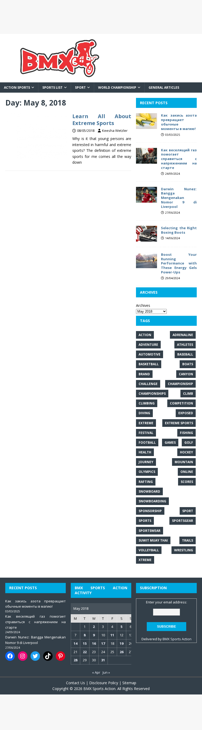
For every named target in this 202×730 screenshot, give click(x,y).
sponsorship (150, 511)
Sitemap (129, 682)
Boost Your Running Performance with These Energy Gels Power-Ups (178, 263)
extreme (146, 423)
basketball (149, 364)
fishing (186, 433)
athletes (185, 344)
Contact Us (75, 682)
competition (181, 403)
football (147, 442)
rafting (146, 481)
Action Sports (17, 87)
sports (145, 520)
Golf (188, 442)
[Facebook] (10, 656)
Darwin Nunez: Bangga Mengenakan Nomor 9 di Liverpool (178, 198)
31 (103, 660)
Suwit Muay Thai (153, 540)
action (145, 335)
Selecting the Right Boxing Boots (178, 230)
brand (144, 374)
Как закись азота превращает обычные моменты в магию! (178, 122)
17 (103, 643)
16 (94, 643)
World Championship (117, 87)
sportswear (149, 530)
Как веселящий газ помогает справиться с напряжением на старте (178, 159)
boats (187, 364)
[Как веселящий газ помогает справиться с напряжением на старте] (146, 160)
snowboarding (152, 501)
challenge (148, 384)
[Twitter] (35, 656)
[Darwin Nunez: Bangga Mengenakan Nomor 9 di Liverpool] (146, 199)
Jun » (106, 672)
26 (121, 651)
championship (180, 384)
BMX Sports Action (177, 639)
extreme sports (179, 423)
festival (146, 433)
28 (75, 660)
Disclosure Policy (103, 682)
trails (187, 540)
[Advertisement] (101, 17)
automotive (149, 354)
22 (85, 651)
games (170, 442)
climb (188, 393)
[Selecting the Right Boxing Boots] (146, 238)
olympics (147, 471)
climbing (147, 403)
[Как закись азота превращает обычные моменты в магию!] (146, 125)
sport (187, 511)
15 (85, 643)
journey (146, 462)
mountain (184, 462)
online (186, 471)
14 (75, 643)
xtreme (145, 560)
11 (112, 635)
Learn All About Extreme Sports (101, 120)
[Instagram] (22, 656)
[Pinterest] (60, 656)
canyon (186, 374)
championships (152, 393)
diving (144, 413)
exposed (185, 413)
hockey (186, 452)
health (145, 452)
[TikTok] (48, 656)
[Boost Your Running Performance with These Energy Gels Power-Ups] (146, 264)
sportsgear (182, 520)
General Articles (164, 87)
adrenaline (183, 335)
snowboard (149, 491)
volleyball (149, 550)
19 (121, 643)
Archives (143, 305)
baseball (185, 354)
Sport (80, 87)
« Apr (96, 672)
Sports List (52, 87)
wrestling (183, 550)
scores (187, 481)
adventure (148, 344)
